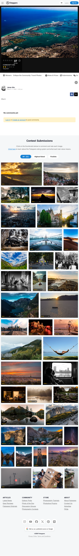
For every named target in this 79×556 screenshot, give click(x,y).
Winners (7, 75)
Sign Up (74, 3)
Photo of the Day (28, 503)
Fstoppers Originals (10, 506)
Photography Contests (30, 509)
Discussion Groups (29, 506)
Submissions (66, 75)
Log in (8, 120)
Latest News (7, 500)
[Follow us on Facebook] (36, 521)
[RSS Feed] (54, 521)
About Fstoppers (70, 500)
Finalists (53, 156)
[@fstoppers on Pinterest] (48, 521)
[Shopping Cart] (61, 3)
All (25, 156)
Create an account (19, 120)
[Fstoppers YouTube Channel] (30, 521)
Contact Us (68, 503)
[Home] (11, 3)
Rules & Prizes (52, 75)
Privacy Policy (32, 536)
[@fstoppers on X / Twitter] (42, 521)
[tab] (25, 156)
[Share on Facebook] (72, 94)
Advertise (67, 506)
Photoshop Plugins (50, 503)
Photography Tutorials (51, 500)
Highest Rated (39, 156)
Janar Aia (11, 87)
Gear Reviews (8, 503)
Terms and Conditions (44, 536)
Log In (67, 3)
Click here (12, 149)
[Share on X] (76, 94)
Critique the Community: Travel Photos (27, 75)
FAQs (66, 509)
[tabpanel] (39, 326)
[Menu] (2, 3)
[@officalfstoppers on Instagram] (24, 521)
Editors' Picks (27, 500)
